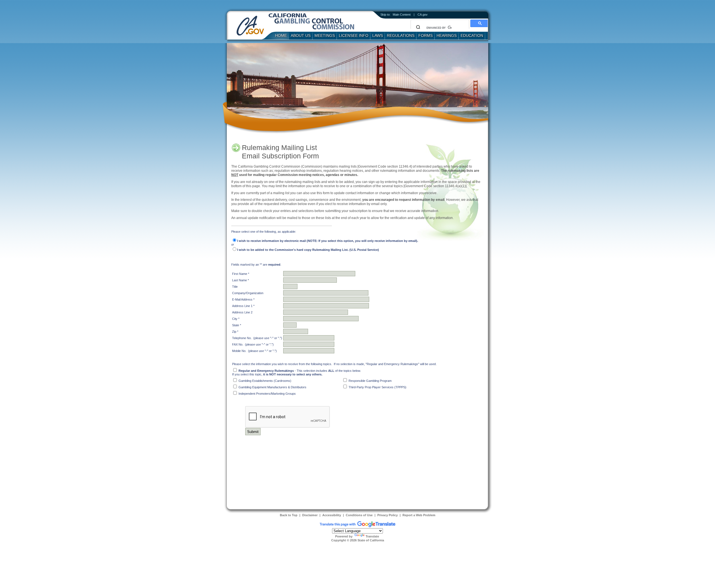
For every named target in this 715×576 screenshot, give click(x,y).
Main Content (402, 14)
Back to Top (288, 515)
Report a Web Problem (418, 515)
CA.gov (423, 14)
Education (472, 35)
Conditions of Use (359, 515)
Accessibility (331, 515)
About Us (301, 35)
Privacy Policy (387, 515)
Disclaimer (310, 515)
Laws (377, 35)
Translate (372, 536)
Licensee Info (353, 35)
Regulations (400, 35)
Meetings (324, 35)
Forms (425, 35)
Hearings (447, 35)
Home (281, 35)
